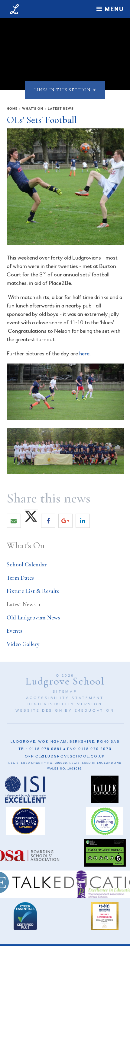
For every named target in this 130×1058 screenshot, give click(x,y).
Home (12, 109)
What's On (33, 109)
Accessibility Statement (65, 698)
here (84, 353)
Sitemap (65, 691)
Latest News (61, 109)
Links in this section (62, 90)
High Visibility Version (65, 704)
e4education (95, 710)
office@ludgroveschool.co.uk (65, 756)
